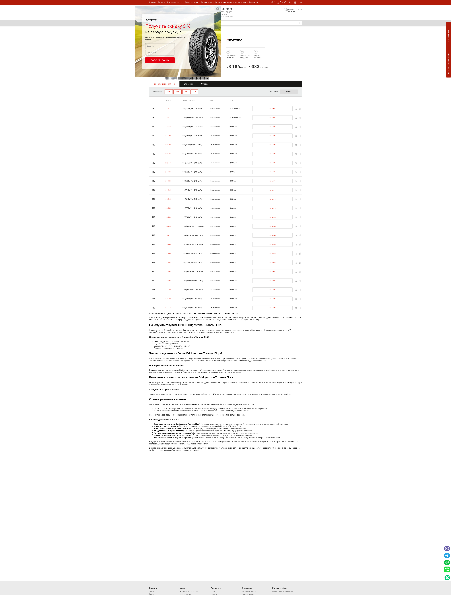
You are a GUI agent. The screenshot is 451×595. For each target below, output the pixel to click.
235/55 (168, 208)
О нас (213, 592)
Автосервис (240, 2)
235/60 (168, 244)
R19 (153, 308)
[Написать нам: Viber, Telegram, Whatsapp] (447, 577)
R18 (153, 217)
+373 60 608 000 (224, 13)
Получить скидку (160, 60)
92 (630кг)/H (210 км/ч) (192, 136)
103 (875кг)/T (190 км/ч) (193, 281)
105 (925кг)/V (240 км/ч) (193, 118)
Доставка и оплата (248, 592)
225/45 (168, 163)
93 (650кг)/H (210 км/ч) (192, 172)
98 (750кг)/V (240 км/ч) (192, 308)
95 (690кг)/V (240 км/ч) (192, 154)
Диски (160, 2)
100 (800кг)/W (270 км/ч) (193, 226)
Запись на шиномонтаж (448, 64)
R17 (153, 126)
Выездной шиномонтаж (189, 592)
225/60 (168, 145)
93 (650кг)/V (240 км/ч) (192, 181)
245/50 (168, 226)
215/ (167, 108)
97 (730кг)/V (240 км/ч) (192, 299)
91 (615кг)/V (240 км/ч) (192, 199)
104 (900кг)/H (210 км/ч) (193, 272)
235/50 (168, 217)
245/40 (168, 253)
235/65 (168, 272)
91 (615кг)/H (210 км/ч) (192, 163)
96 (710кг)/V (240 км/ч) (192, 262)
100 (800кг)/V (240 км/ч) (193, 290)
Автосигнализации (223, 2)
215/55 (168, 172)
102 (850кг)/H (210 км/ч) (193, 244)
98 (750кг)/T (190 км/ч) (192, 145)
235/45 (168, 127)
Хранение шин (448, 36)
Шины (152, 2)
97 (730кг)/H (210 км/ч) (192, 217)
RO (301, 2)
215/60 (168, 136)
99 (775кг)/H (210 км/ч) (192, 208)
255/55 (168, 235)
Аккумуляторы (191, 2)
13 (153, 108)
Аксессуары (206, 2)
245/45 (168, 262)
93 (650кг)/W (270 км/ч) (192, 127)
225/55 (168, 154)
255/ (167, 118)
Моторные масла (174, 2)
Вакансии (253, 2)
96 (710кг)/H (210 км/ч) (192, 108)
